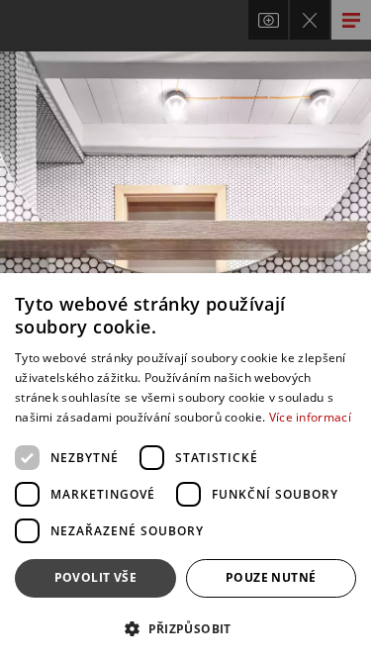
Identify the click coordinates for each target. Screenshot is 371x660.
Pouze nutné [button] (271, 577)
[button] (185, 627)
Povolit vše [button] (95, 577)
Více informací (310, 417)
